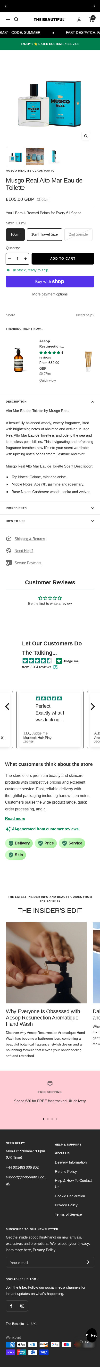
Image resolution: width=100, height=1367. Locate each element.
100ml (15, 234)
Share (10, 315)
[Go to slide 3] (52, 1119)
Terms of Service (68, 1214)
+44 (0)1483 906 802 (22, 1167)
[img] (37, 661)
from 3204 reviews (36, 667)
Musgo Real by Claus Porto (30, 170)
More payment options (50, 294)
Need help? (85, 315)
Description (16, 401)
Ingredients (16, 508)
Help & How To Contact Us (73, 1183)
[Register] (87, 1262)
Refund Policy (66, 1171)
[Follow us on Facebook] (11, 1305)
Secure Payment (28, 563)
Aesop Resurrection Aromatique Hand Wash (50, 344)
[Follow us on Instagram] (22, 1305)
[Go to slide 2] (48, 1119)
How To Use (15, 521)
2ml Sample (78, 234)
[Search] (16, 19)
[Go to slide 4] (56, 1119)
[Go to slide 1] (43, 1119)
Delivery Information (71, 1162)
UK (33, 1324)
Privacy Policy (66, 1205)
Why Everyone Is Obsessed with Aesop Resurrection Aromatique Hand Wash (43, 1017)
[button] (8, 706)
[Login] (79, 20)
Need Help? (24, 551)
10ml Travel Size (44, 234)
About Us (62, 1153)
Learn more (79, 6)
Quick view (47, 380)
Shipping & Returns (30, 539)
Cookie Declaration (70, 1196)
